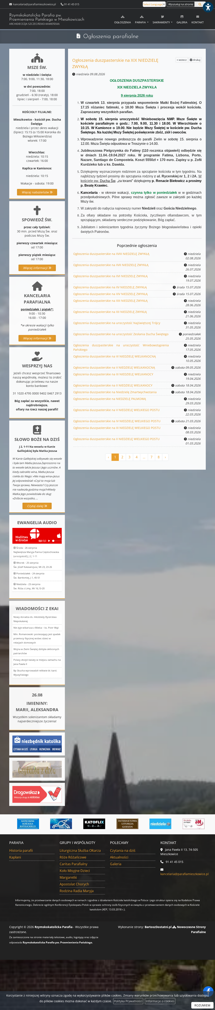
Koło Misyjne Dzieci (75, 870)
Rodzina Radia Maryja (77, 891)
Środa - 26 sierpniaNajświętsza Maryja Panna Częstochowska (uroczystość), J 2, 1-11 (36, 552)
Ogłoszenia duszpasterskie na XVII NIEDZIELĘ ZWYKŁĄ (110, 265)
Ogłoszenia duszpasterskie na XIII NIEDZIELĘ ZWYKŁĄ (110, 301)
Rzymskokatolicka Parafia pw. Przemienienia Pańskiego (46, 19)
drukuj (196, 60)
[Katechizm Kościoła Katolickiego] (20, 824)
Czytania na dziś (122, 850)
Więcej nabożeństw (36, 192)
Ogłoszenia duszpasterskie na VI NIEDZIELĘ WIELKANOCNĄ (114, 356)
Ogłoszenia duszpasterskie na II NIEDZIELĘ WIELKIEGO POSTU (116, 439)
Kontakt (197, 22)
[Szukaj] (200, 4)
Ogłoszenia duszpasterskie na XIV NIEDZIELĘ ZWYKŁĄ (110, 294)
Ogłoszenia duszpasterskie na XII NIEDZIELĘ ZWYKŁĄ (110, 312)
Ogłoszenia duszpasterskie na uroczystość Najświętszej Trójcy (116, 323)
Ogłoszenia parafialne (111, 37)
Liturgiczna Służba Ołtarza (80, 850)
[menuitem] (122, 19)
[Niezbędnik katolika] (37, 743)
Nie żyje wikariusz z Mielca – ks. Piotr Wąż (36, 627)
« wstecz (182, 60)
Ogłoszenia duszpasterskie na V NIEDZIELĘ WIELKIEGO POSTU (116, 410)
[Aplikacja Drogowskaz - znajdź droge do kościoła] (37, 794)
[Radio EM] (186, 824)
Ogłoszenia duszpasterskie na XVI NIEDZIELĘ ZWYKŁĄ (110, 276)
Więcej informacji (35, 268)
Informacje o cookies (160, 1001)
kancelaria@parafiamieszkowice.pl (34, 4)
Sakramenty (161, 22)
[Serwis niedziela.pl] (153, 824)
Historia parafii (21, 850)
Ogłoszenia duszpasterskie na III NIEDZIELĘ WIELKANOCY (113, 374)
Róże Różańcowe (73, 857)
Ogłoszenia (122, 22)
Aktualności (119, 857)
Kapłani (15, 857)
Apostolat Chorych (74, 884)
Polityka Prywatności (128, 1001)
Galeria (182, 22)
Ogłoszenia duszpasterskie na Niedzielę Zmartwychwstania (115, 392)
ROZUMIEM (202, 1005)
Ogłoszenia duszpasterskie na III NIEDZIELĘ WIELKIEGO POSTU (116, 428)
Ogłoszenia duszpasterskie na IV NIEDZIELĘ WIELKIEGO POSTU (116, 421)
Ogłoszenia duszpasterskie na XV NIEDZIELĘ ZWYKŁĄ (110, 287)
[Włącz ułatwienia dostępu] (208, 7)
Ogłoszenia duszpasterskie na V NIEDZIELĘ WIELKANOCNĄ (114, 367)
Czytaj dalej (35, 506)
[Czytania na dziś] (37, 769)
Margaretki (68, 877)
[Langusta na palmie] (53, 824)
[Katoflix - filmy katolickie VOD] (86, 824)
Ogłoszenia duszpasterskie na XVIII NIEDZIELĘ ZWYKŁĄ (111, 254)
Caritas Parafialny (73, 864)
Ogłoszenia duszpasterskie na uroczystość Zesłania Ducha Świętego (120, 334)
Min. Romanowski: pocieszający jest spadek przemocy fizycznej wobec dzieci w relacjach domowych (36, 638)
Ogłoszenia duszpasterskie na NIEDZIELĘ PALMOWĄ (109, 399)
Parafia (140, 22)
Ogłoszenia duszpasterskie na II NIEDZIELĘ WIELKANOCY (112, 385)
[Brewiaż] (120, 824)
